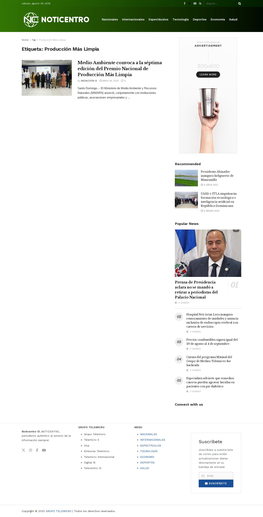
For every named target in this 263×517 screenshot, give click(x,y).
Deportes (199, 19)
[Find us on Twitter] (189, 3)
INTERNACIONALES (152, 439)
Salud (233, 19)
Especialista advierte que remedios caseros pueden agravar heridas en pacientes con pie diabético (210, 382)
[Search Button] (238, 3)
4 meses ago (211, 210)
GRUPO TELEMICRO (58, 511)
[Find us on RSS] (200, 3)
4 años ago (210, 184)
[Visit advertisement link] (208, 95)
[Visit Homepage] (57, 20)
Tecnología (181, 19)
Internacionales (133, 19)
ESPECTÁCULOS (150, 445)
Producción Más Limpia (52, 40)
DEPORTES (147, 462)
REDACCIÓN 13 (89, 80)
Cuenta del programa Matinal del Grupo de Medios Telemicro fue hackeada (209, 361)
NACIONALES (148, 434)
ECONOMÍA (147, 456)
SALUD (144, 468)
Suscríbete (217, 483)
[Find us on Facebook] (184, 3)
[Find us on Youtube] (195, 3)
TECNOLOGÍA (148, 451)
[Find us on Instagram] (30, 450)
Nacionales (110, 19)
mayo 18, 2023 (110, 80)
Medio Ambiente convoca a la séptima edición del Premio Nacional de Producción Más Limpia (120, 68)
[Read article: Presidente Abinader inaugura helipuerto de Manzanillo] (186, 178)
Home (25, 40)
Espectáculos (158, 19)
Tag (34, 40)
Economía (218, 19)
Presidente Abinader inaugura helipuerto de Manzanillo (217, 176)
